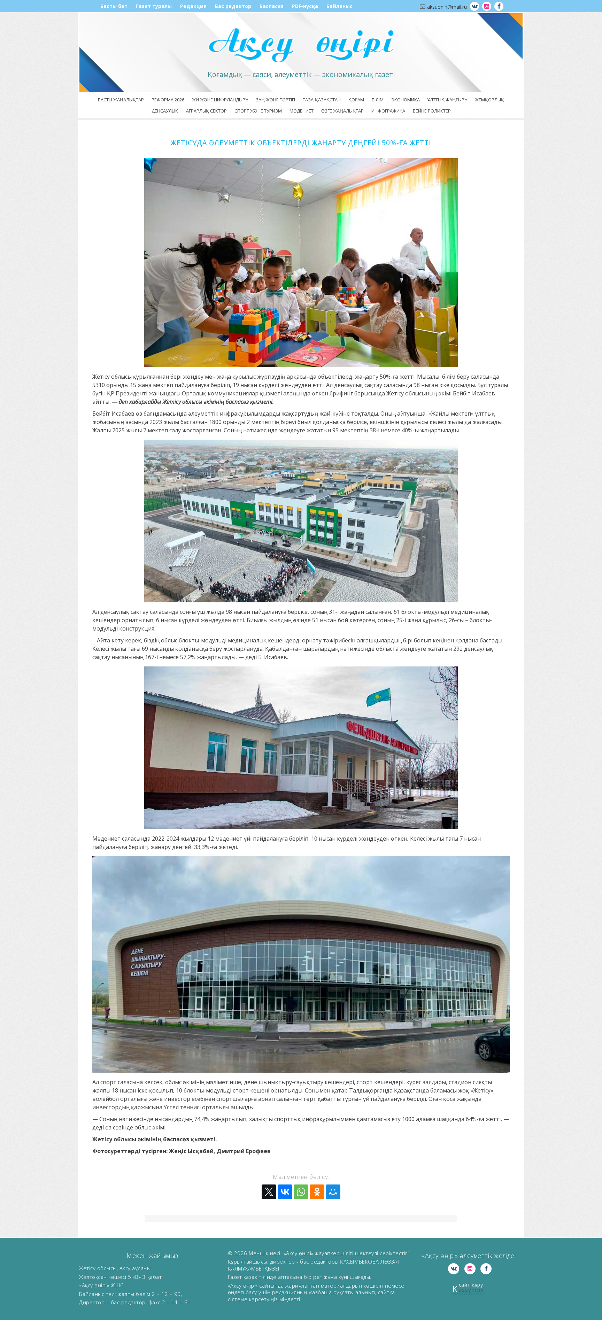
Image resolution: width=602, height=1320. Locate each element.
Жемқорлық (489, 100)
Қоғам (356, 100)
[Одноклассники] (317, 1191)
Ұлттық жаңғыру (447, 100)
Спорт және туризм (258, 111)
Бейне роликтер (432, 111)
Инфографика (388, 111)
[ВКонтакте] (285, 1191)
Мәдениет (302, 111)
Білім (378, 100)
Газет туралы (154, 6)
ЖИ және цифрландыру (220, 100)
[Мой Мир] (333, 1191)
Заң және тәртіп (275, 100)
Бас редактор (233, 6)
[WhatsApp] (301, 1191)
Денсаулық (165, 111)
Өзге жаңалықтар (342, 111)
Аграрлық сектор (206, 111)
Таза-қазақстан (322, 100)
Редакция (193, 6)
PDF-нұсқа (305, 6)
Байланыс (339, 6)
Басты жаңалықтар (121, 100)
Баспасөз (272, 6)
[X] (269, 1191)
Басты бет (114, 6)
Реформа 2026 (168, 100)
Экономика (405, 100)
